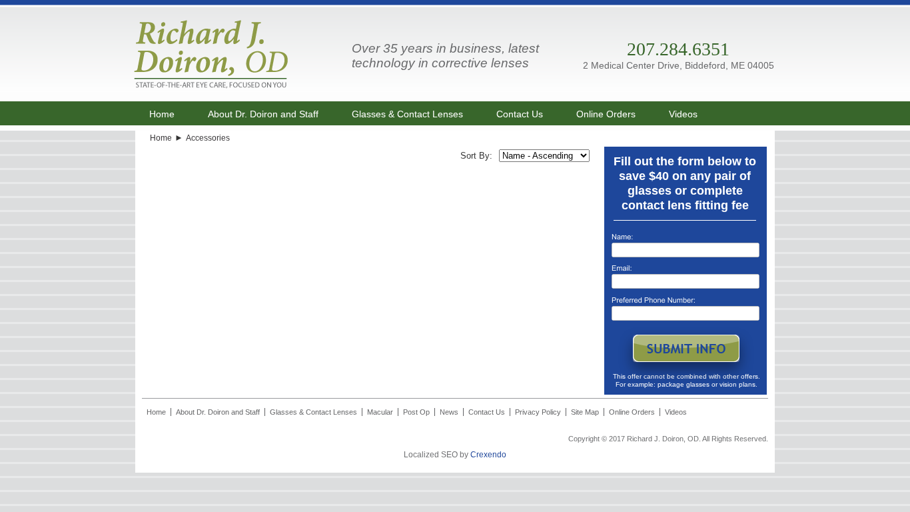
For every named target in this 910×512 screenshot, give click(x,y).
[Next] (686, 348)
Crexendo (488, 454)
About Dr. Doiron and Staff (263, 114)
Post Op (416, 412)
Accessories (208, 138)
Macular (380, 412)
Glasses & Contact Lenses (407, 114)
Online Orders (606, 114)
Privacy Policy (538, 412)
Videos (683, 114)
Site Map (585, 412)
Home (162, 114)
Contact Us (519, 114)
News (449, 412)
